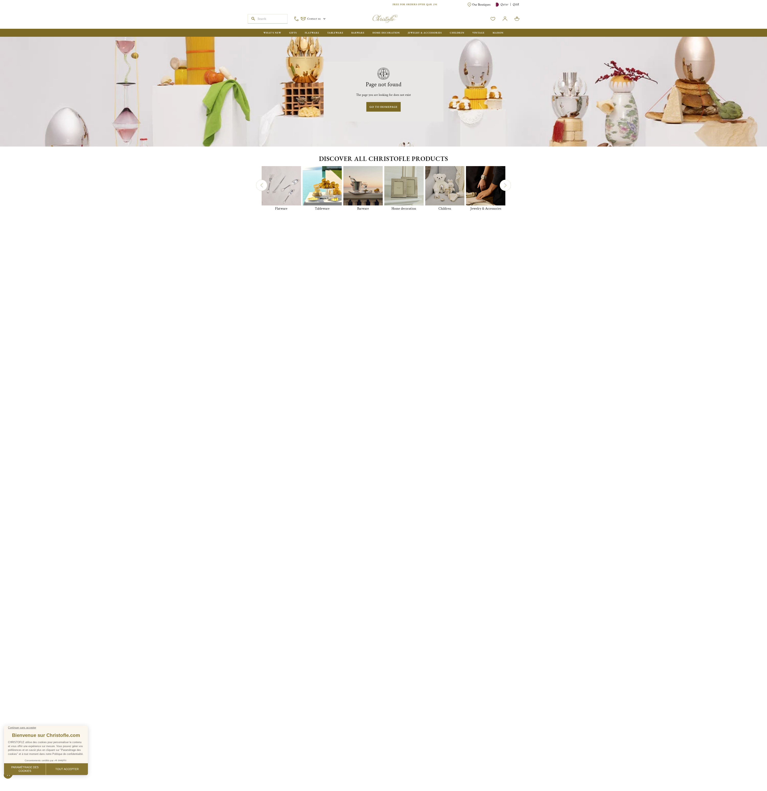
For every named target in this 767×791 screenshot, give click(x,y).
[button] (261, 185)
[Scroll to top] (751, 775)
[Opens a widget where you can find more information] (15, 784)
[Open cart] (517, 19)
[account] (493, 19)
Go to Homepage (383, 107)
